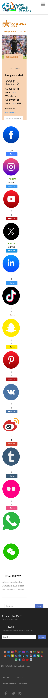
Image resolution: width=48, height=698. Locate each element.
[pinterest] (11, 368)
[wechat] (11, 560)
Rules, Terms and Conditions (15, 684)
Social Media (13, 118)
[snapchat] (11, 336)
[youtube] (11, 207)
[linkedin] (11, 272)
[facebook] (11, 143)
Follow (12, 154)
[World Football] (18, 13)
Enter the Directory (10, 619)
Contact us (18, 677)
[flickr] (11, 497)
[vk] (11, 400)
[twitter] (11, 239)
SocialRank (13, 56)
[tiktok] (11, 304)
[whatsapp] (11, 529)
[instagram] (11, 175)
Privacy (6, 677)
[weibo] (11, 432)
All (14, 92)
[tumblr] (11, 465)
